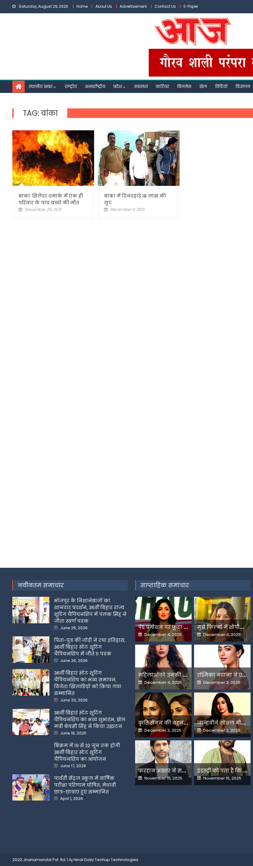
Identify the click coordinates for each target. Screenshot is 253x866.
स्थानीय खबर (40, 86)
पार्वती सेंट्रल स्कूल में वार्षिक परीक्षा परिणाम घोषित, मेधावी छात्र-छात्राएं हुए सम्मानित (85, 785)
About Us (103, 6)
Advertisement (133, 6)
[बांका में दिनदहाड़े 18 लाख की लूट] (139, 158)
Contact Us (165, 6)
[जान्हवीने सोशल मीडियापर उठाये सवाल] (222, 713)
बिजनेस (184, 86)
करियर (162, 86)
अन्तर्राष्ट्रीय (95, 86)
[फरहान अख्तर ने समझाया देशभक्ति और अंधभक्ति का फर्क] (163, 759)
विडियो (221, 86)
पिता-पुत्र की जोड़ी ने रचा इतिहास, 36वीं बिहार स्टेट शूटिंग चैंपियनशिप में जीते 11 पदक (89, 647)
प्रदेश (117, 86)
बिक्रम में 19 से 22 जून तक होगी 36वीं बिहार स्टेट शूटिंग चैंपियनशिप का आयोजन (87, 752)
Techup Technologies (116, 860)
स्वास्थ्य (141, 86)
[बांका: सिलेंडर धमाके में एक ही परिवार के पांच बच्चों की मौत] (53, 158)
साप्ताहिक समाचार (164, 585)
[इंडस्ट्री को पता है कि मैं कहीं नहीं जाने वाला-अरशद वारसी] (222, 758)
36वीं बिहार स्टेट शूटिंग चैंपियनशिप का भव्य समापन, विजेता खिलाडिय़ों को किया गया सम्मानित (87, 683)
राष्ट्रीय (71, 86)
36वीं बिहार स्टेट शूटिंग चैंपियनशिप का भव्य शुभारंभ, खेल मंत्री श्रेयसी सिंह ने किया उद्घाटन (89, 719)
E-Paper (191, 6)
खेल (203, 86)
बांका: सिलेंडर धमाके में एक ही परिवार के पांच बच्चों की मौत (51, 199)
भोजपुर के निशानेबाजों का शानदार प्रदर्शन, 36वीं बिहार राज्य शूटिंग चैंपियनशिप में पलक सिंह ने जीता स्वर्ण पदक (90, 610)
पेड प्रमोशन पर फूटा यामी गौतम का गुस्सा (185, 627)
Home (82, 6)
